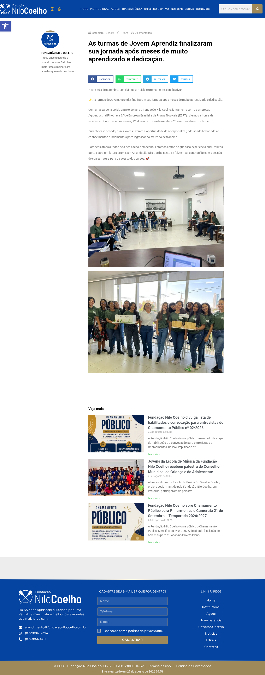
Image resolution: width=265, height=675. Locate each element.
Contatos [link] (203, 8)
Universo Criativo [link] (156, 8)
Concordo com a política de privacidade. (133, 631)
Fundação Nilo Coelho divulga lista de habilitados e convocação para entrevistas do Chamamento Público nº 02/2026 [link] (185, 422)
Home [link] (84, 8)
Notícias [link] (177, 8)
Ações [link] (115, 8)
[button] (100, 79)
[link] (5, 26)
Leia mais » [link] (154, 454)
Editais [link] (189, 8)
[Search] (257, 9)
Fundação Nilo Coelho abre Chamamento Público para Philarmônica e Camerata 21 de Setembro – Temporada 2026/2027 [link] (185, 510)
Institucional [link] (99, 8)
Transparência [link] (132, 8)
